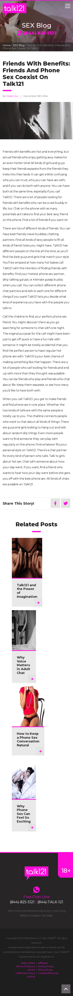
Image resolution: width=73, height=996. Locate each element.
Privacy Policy (46, 966)
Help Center (28, 963)
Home (7, 45)
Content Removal (48, 973)
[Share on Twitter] (65, 503)
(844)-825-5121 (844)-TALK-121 (36, 902)
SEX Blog (18, 45)
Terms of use (45, 969)
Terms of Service (25, 966)
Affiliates (43, 963)
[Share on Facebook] (55, 503)
